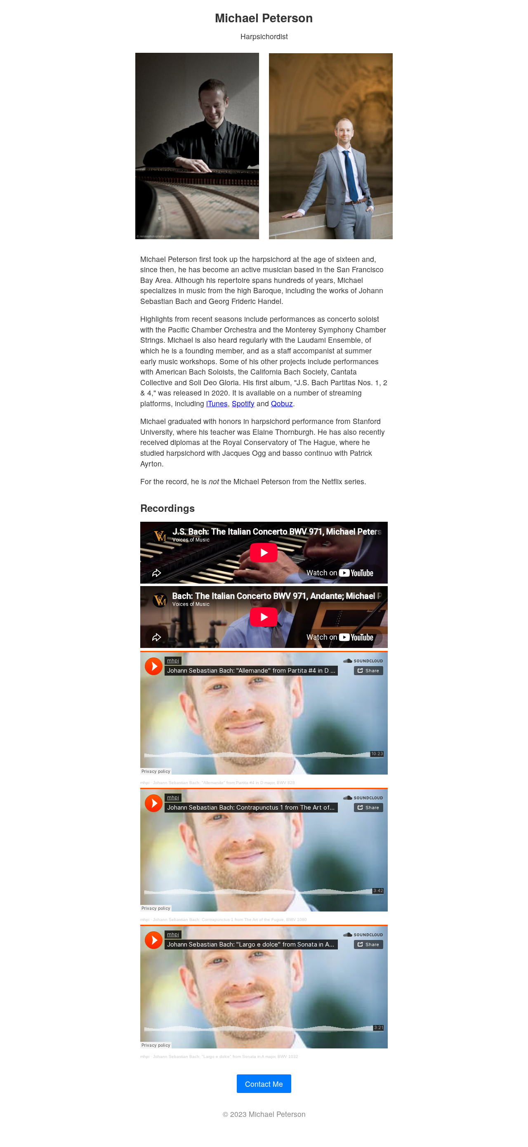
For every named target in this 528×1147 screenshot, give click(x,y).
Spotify (243, 403)
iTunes (217, 403)
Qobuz (282, 403)
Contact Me (264, 1084)
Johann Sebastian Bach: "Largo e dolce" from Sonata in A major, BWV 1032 (225, 1056)
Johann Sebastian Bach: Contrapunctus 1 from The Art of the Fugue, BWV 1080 (230, 919)
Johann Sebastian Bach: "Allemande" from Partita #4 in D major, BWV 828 (224, 782)
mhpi (144, 782)
